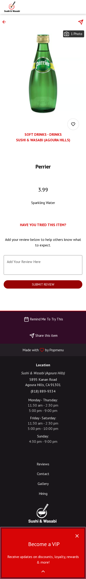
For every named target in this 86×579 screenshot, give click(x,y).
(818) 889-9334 (43, 391)
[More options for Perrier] (73, 124)
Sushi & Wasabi (43, 513)
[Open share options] (80, 22)
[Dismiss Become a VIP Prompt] (77, 535)
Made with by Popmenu (33, 350)
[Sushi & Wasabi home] (24, 7)
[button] (5, 22)
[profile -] (68, 6)
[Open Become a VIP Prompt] (43, 571)
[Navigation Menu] (80, 7)
